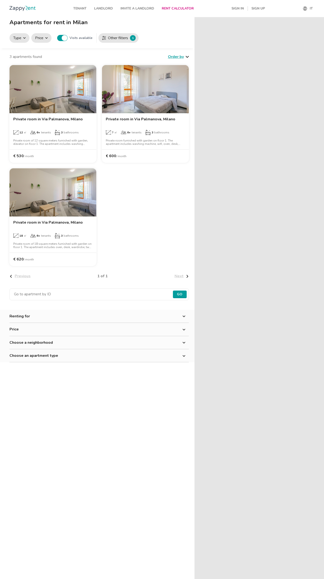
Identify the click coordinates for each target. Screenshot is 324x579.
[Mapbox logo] (206, 575)
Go (180, 294)
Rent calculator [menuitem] (178, 8)
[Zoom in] (318, 22)
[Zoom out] (318, 29)
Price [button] (14, 329)
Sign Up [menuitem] (258, 8)
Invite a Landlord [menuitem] (137, 8)
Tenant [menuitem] (80, 8)
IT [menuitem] (311, 8)
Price (39, 38)
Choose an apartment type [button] (33, 355)
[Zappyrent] (22, 8)
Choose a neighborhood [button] (31, 342)
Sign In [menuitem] (237, 8)
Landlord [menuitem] (103, 8)
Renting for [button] (19, 316)
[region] (259, 298)
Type (17, 38)
